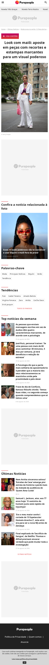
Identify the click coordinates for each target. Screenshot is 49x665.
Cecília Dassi (38, 300)
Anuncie (24, 642)
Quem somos (35, 636)
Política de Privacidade (15, 636)
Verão (39, 274)
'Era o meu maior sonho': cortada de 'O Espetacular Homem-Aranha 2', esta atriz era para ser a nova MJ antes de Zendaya (31, 520)
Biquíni (31, 274)
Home (3, 29)
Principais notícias (17, 274)
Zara (21, 300)
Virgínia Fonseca (9, 300)
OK (24, 663)
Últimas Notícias (13, 29)
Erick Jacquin (7, 304)
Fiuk (4, 296)
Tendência (6, 278)
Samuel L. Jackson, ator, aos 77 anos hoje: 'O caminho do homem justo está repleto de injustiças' (31, 502)
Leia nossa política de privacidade (24, 659)
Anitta (28, 300)
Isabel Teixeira (14, 296)
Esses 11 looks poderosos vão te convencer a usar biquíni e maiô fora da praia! (24, 251)
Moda (4, 274)
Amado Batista (29, 296)
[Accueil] (24, 2)
